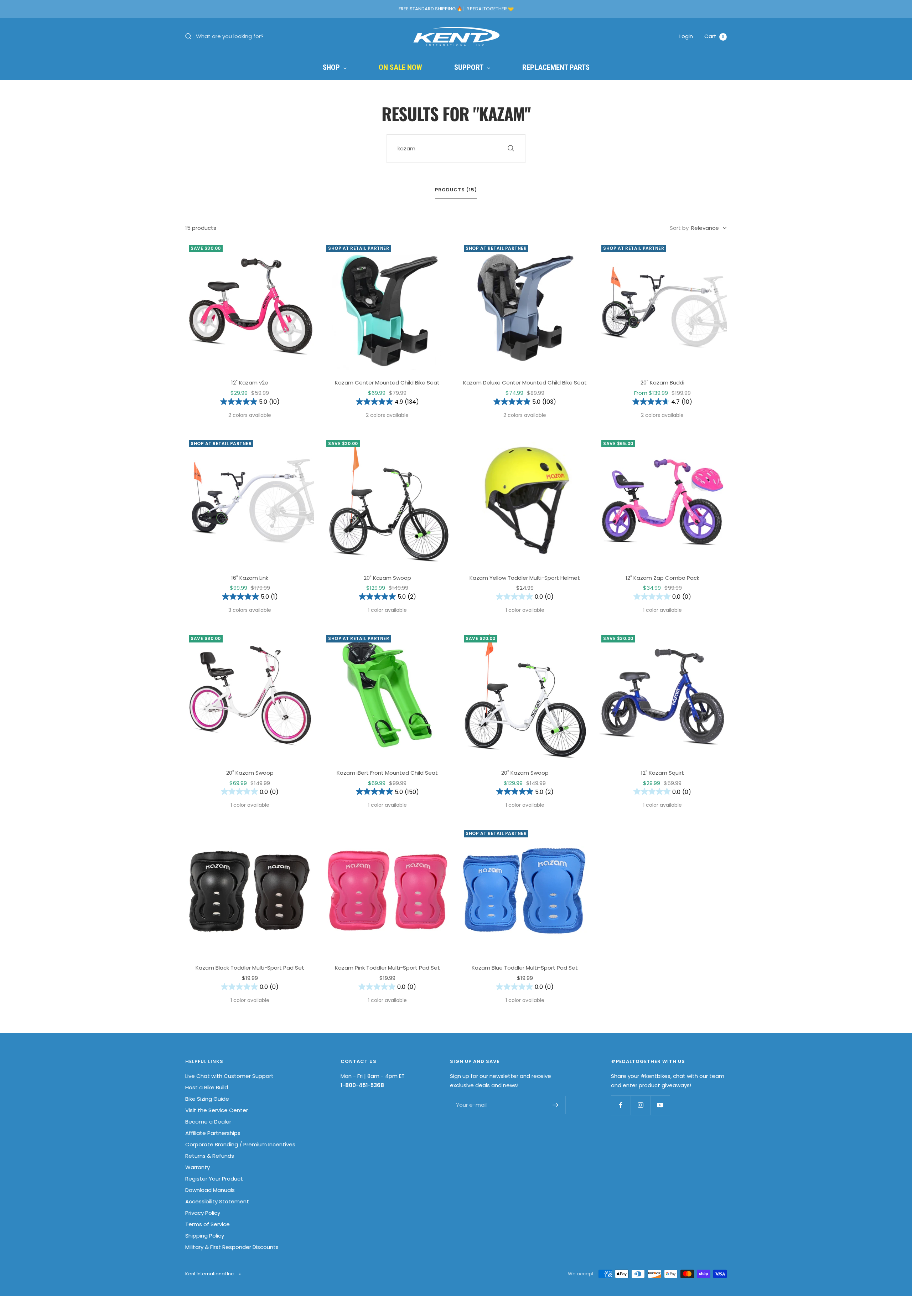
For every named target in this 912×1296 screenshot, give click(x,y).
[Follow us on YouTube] (660, 1105)
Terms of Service (207, 1224)
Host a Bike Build (206, 1087)
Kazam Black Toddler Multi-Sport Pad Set (250, 967)
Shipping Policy (204, 1235)
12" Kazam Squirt (662, 772)
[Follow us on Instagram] (640, 1105)
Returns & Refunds (209, 1156)
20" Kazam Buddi (662, 382)
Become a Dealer (208, 1121)
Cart (714, 36)
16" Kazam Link (249, 578)
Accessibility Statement (217, 1201)
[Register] (556, 1105)
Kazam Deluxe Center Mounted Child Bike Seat (525, 382)
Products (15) (456, 190)
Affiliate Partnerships (212, 1133)
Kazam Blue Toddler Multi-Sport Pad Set (525, 967)
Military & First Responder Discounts (232, 1247)
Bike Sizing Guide (207, 1099)
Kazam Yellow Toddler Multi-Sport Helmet (525, 578)
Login (686, 36)
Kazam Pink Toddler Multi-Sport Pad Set (387, 967)
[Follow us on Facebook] (621, 1105)
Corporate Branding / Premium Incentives (240, 1144)
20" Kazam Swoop (387, 578)
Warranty (197, 1167)
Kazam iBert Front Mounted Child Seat (387, 772)
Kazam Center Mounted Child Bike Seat (387, 382)
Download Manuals (210, 1190)
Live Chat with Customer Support (229, 1076)
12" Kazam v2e (249, 382)
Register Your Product (214, 1178)
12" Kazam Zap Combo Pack (662, 578)
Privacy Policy (202, 1213)
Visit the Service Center (216, 1110)
